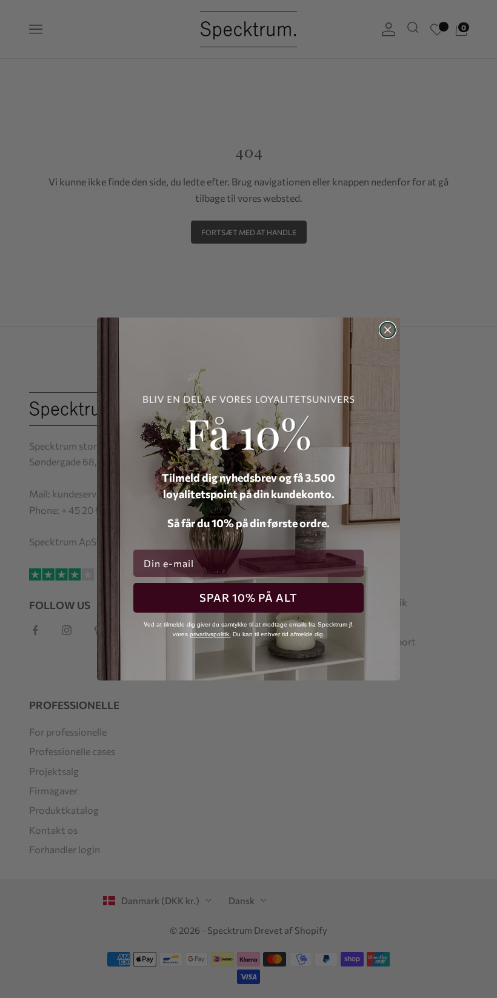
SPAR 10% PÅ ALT (248, 597)
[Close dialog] (387, 330)
